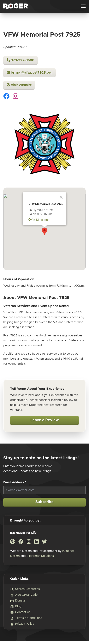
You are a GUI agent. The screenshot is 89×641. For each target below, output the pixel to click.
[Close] (61, 197)
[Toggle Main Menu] (83, 6)
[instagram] (15, 96)
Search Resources (27, 589)
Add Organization (27, 594)
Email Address (14, 482)
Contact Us (22, 612)
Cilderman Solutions (40, 556)
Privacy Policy (24, 623)
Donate (20, 600)
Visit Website (21, 85)
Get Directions (40, 219)
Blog (18, 606)
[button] (44, 231)
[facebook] (6, 96)
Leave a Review (44, 420)
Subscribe (44, 502)
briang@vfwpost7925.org (31, 72)
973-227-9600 (22, 60)
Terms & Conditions (28, 618)
